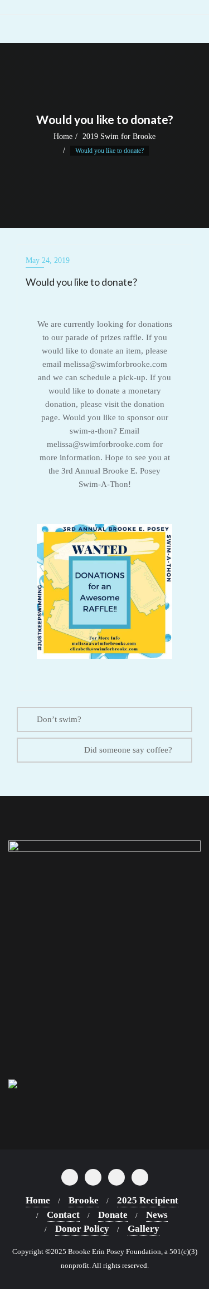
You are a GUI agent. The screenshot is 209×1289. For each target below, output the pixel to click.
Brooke (84, 1200)
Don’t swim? (59, 719)
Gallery (143, 1228)
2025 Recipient (147, 1200)
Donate (113, 1215)
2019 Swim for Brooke (118, 136)
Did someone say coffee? (128, 749)
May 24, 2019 (48, 260)
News (157, 1215)
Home (63, 136)
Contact (63, 1215)
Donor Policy (82, 1228)
